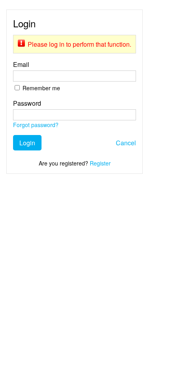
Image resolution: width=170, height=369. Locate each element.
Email (21, 64)
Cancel (126, 142)
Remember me (41, 88)
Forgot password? (36, 125)
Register (100, 163)
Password (27, 103)
